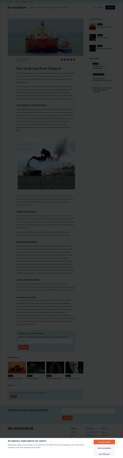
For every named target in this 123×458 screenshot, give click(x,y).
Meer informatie (104, 454)
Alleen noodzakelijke (104, 448)
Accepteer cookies (104, 442)
